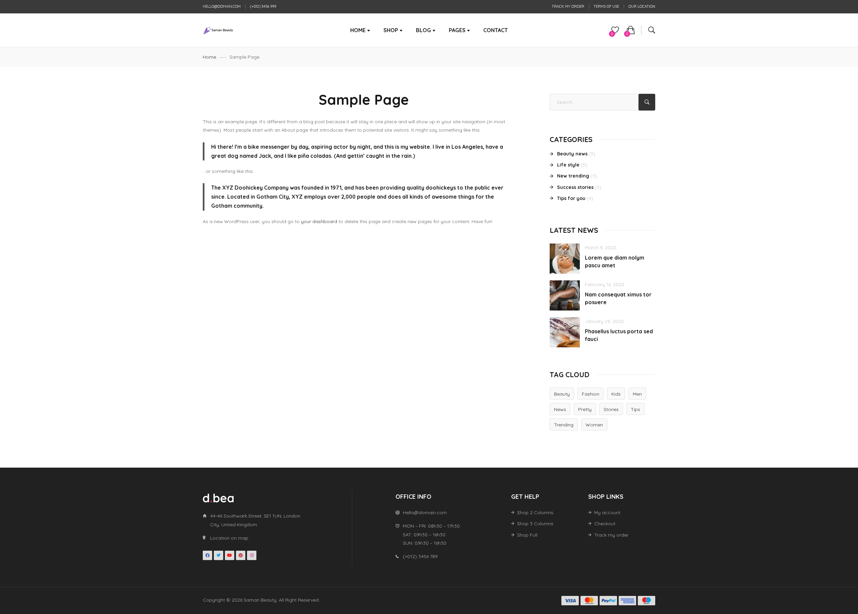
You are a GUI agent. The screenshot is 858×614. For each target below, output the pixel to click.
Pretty (585, 409)
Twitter (218, 555)
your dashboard (319, 221)
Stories (611, 409)
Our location (641, 6)
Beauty (562, 394)
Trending (563, 425)
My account (607, 512)
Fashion (590, 394)
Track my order (568, 6)
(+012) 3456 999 (263, 6)
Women (594, 425)
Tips (635, 409)
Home (209, 57)
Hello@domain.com (222, 6)
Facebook (207, 555)
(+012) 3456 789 (420, 556)
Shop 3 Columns (535, 524)
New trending (573, 176)
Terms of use (606, 6)
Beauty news (572, 154)
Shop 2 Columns (535, 512)
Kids (616, 394)
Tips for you (571, 198)
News (560, 409)
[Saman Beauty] (218, 30)
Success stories (575, 187)
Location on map (229, 538)
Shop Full (527, 535)
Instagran (251, 555)
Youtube (229, 555)
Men (637, 394)
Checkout (604, 524)
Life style (568, 165)
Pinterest (240, 555)
